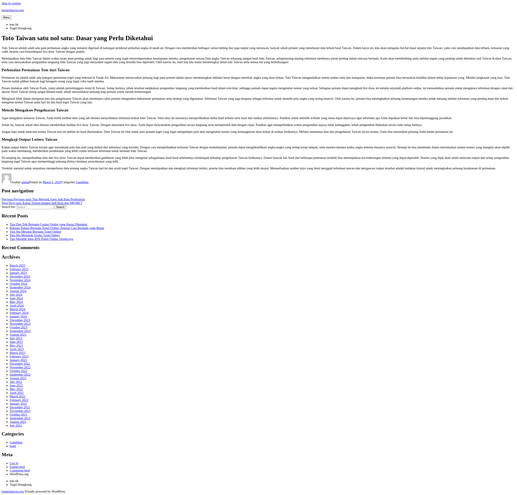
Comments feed (20, 470)
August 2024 (18, 291)
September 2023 (20, 331)
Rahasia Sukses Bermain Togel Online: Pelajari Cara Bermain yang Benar (57, 228)
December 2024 (20, 276)
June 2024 (16, 298)
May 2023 (16, 345)
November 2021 (20, 411)
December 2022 (20, 363)
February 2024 (19, 313)
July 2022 (16, 382)
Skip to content (11, 3)
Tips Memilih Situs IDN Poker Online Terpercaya (41, 239)
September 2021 (20, 418)
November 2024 (20, 280)
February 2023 (19, 356)
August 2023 (18, 334)
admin (25, 182)
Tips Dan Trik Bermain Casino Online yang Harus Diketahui (48, 224)
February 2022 (19, 400)
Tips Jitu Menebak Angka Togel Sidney (35, 235)
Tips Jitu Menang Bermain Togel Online (35, 231)
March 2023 (17, 352)
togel (13, 446)
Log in (14, 463)
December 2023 (20, 320)
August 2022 (18, 378)
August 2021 (18, 422)
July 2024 (16, 294)
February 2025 (19, 269)
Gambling (82, 182)
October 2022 (18, 371)
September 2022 (20, 374)
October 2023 (18, 327)
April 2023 (17, 349)
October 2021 (18, 414)
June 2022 (16, 385)
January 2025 (18, 273)
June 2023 (16, 342)
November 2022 (20, 367)
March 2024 (17, 309)
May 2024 (16, 302)
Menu (6, 17)
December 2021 (20, 407)
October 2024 (18, 283)
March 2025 (17, 265)
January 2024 (18, 316)
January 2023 (18, 360)
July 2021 (16, 425)
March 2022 (17, 396)
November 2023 (20, 323)
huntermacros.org (13, 10)
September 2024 (20, 287)
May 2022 (16, 389)
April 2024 (17, 305)
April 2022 (17, 392)
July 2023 (16, 338)
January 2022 (18, 403)
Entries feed (17, 467)
